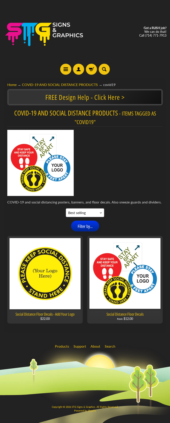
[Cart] (91, 69)
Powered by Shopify (85, 410)
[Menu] (65, 69)
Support (79, 346)
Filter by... (85, 226)
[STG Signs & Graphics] (44, 32)
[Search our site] (104, 69)
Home (12, 84)
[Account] (78, 69)
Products (62, 346)
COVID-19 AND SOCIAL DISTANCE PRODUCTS (60, 84)
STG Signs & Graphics (83, 406)
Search (110, 346)
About (95, 346)
